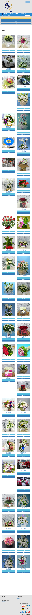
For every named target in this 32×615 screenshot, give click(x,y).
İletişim (2, 598)
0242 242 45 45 (28, 1)
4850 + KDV (8, 414)
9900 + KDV (8, 50)
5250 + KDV (23, 231)
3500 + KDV (23, 88)
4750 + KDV (23, 318)
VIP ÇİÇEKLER (4, 15)
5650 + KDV (8, 509)
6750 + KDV (23, 50)
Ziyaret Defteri (3, 597)
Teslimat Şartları (18, 598)
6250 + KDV (23, 190)
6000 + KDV (23, 153)
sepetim (16, 21)
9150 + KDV (8, 272)
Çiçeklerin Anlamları (4, 601)
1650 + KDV (23, 132)
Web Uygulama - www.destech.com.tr (26, 614)
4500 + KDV (23, 339)
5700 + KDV (23, 550)
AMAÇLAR (5, 13)
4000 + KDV (23, 173)
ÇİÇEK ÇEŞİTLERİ (11, 13)
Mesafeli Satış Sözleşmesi (20, 597)
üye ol (16, 23)
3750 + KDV (23, 393)
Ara (29, 15)
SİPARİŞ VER (8, 52)
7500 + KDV (23, 434)
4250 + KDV (23, 359)
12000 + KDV (9, 170)
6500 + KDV (8, 434)
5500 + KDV (8, 91)
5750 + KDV (23, 211)
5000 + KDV (8, 339)
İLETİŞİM (9, 15)
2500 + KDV (8, 231)
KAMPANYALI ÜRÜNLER (24, 13)
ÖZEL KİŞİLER (17, 13)
